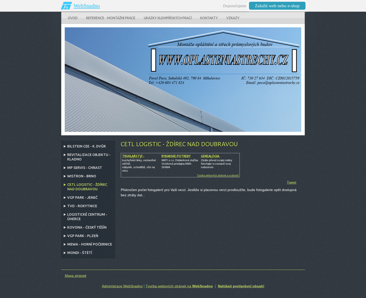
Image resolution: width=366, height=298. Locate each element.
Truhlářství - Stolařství (133, 157)
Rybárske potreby (176, 156)
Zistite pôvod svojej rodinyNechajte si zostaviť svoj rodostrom (216, 164)
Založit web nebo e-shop (277, 5)
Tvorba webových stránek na (179, 286)
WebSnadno (86, 5)
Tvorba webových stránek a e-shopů (218, 175)
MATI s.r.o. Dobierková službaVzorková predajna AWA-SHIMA (180, 164)
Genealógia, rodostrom (211, 157)
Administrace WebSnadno (122, 286)
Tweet (291, 182)
